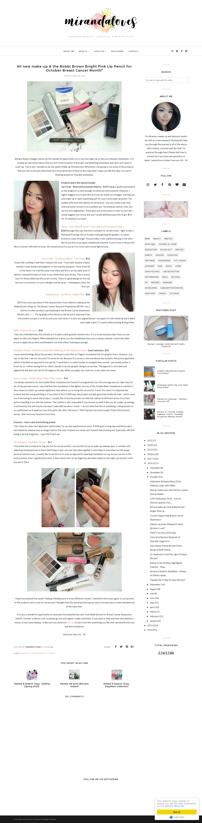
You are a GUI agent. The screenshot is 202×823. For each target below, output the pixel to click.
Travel (162, 293)
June (152, 598)
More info (179, 806)
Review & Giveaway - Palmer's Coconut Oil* (172, 400)
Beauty (26, 653)
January (154, 620)
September (155, 584)
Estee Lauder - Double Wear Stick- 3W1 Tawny (38, 378)
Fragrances (164, 261)
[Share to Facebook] (115, 646)
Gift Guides (180, 261)
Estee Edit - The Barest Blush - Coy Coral (63, 258)
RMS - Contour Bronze (25, 330)
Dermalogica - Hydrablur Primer (30, 442)
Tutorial (50, 653)
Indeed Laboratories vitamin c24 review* (171, 372)
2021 (150, 440)
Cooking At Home (167, 244)
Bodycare (150, 244)
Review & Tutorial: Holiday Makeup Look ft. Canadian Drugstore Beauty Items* (170, 414)
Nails (165, 277)
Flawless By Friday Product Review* (168, 580)
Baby (147, 239)
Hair (160, 266)
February (154, 616)
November (155, 472)
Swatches (150, 293)
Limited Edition (171, 272)
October (154, 477)
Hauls (169, 266)
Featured (150, 261)
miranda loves (27, 819)
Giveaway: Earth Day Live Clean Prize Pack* (172, 386)
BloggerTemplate (49, 819)
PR (32, 653)
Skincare (167, 282)
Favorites (172, 255)
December (155, 467)
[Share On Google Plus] (132, 646)
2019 (150, 449)
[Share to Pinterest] (127, 646)
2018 (150, 454)
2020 (150, 445)
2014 (150, 629)
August (153, 589)
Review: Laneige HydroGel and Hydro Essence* (166, 345)
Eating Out (166, 250)
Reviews (39, 653)
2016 (150, 463)
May (152, 602)
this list (70, 622)
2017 (150, 458)
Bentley (168, 239)
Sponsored (151, 288)
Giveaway (149, 266)
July (152, 593)
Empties (180, 250)
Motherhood (152, 277)
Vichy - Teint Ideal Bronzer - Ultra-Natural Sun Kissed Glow (91, 226)
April (152, 607)
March (153, 611)
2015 (150, 625)
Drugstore (151, 250)
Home (178, 266)
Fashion (160, 255)
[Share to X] (121, 646)
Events (148, 255)
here (31, 314)
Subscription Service (171, 288)
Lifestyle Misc (152, 272)
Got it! (176, 812)
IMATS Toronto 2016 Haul (163, 532)
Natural (175, 277)
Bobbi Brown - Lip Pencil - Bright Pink (65, 294)
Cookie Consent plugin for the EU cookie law (176, 817)
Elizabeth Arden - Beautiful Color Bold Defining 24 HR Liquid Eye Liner (50, 350)
